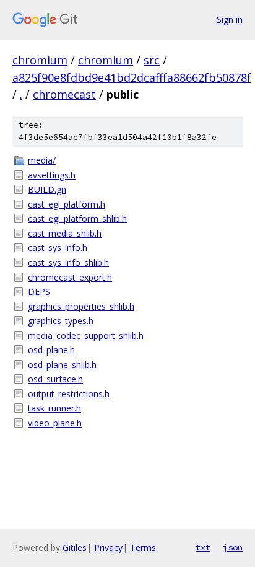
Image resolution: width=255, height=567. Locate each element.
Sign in (230, 19)
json (233, 547)
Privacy (108, 547)
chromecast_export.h (70, 277)
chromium (39, 60)
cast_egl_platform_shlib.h (77, 218)
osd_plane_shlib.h (62, 365)
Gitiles (75, 547)
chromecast (64, 94)
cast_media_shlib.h (65, 233)
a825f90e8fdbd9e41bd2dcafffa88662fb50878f (131, 77)
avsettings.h (52, 175)
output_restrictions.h (69, 394)
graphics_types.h (60, 321)
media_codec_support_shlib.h (86, 335)
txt (203, 547)
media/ (42, 160)
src (152, 60)
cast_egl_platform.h (66, 204)
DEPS (39, 291)
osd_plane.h (51, 350)
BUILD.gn (47, 189)
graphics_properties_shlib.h (81, 306)
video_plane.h (55, 423)
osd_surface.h (55, 379)
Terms (143, 547)
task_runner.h (54, 408)
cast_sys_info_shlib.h (68, 262)
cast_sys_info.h (57, 247)
